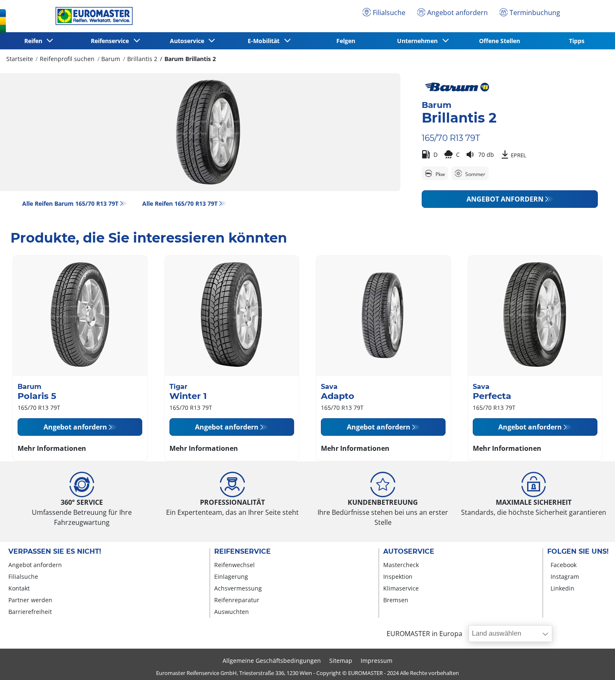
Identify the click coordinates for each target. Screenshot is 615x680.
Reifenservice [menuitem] (111, 41)
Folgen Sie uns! (578, 551)
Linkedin (562, 588)
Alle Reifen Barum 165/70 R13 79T (70, 203)
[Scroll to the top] (593, 662)
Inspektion (398, 576)
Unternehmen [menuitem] (419, 41)
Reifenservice (242, 551)
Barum (110, 59)
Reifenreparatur (236, 600)
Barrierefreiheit (30, 612)
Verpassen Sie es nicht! (54, 551)
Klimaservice (401, 588)
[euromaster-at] (92, 16)
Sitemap (340, 661)
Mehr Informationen (52, 448)
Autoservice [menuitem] (189, 41)
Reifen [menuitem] (35, 41)
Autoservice (408, 551)
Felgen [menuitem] (345, 41)
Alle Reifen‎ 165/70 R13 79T (180, 203)
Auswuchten (231, 612)
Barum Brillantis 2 (190, 59)
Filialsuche (23, 576)
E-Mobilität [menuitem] (265, 41)
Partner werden (30, 600)
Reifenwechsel (234, 565)
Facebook (564, 565)
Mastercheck (401, 565)
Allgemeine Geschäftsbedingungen (272, 661)
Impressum (376, 661)
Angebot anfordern (504, 199)
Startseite (19, 59)
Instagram (565, 576)
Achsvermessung (238, 588)
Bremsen (395, 600)
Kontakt (19, 588)
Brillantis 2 (142, 59)
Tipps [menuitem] (576, 41)
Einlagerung (231, 576)
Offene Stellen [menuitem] (499, 41)
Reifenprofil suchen (67, 59)
